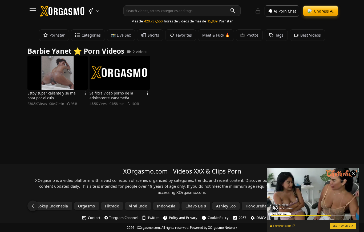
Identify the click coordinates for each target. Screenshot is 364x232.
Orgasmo (86, 206)
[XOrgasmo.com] (62, 14)
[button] (94, 11)
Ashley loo (226, 206)
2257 (242, 217)
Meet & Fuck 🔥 (216, 35)
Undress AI (324, 11)
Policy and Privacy (183, 217)
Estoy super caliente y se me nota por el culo (51, 95)
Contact (94, 217)
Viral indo (138, 206)
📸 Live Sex (121, 35)
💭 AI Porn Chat (282, 11)
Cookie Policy (218, 217)
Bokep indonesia (52, 206)
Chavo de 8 (195, 206)
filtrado (112, 206)
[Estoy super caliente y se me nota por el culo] (57, 73)
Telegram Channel (123, 217)
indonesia (166, 206)
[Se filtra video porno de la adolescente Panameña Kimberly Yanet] (120, 73)
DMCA (261, 217)
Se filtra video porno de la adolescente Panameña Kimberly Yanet (111, 95)
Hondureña (256, 206)
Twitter (153, 217)
